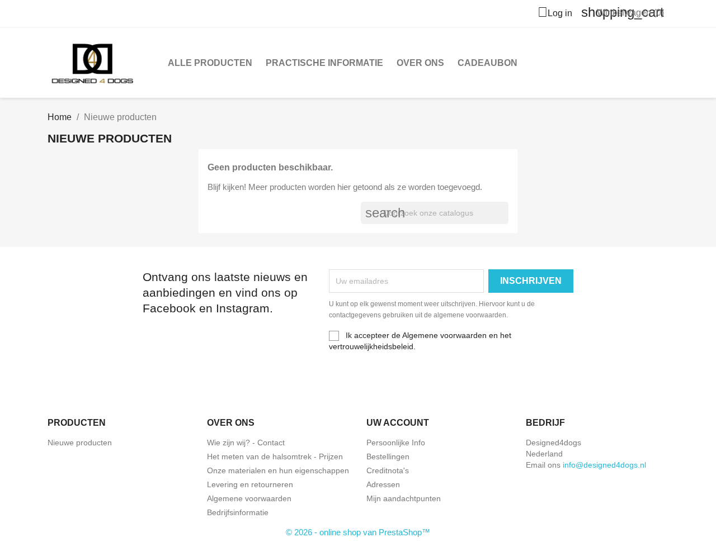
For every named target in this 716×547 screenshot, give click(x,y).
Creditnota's (387, 470)
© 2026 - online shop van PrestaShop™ (358, 532)
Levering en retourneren (250, 484)
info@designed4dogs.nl (604, 464)
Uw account (397, 422)
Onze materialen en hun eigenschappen (278, 470)
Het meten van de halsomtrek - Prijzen (275, 456)
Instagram (84, 374)
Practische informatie (324, 63)
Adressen (383, 484)
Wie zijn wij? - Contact (246, 442)
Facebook (60, 374)
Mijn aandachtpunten (403, 498)
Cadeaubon (487, 63)
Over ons (420, 63)
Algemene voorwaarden (249, 498)
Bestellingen (387, 456)
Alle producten (210, 63)
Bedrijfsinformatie (237, 512)
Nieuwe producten (80, 442)
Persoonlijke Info (395, 442)
